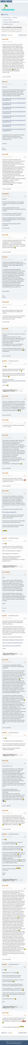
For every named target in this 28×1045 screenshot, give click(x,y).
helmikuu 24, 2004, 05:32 (7, 41)
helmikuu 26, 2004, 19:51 (7, 398)
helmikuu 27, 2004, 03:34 (7, 437)
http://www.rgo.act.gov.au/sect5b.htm (11, 645)
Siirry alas (3, 35)
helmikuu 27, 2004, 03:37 (7, 475)
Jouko (18, 22)
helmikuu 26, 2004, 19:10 (7, 331)
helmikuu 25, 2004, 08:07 (7, 259)
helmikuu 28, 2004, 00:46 (7, 662)
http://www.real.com (18, 265)
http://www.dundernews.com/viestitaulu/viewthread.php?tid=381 (13, 125)
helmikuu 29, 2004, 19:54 (7, 966)
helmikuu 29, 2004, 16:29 (7, 887)
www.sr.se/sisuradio (7, 218)
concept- (6, 420)
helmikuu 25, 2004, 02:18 (7, 237)
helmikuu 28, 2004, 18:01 (7, 836)
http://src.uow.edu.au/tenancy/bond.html (12, 643)
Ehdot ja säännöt (12, 1041)
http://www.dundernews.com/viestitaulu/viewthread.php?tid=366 (13, 129)
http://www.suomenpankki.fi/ (9, 512)
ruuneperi (7, 572)
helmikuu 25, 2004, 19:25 (7, 304)
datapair (6, 193)
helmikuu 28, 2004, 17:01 (7, 735)
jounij (5, 81)
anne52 (6, 39)
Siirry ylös (3, 1032)
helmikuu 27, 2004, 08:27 (7, 540)
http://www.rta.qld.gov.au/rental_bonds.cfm (13, 640)
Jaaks (5, 361)
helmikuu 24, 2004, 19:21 (7, 196)
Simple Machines (17, 1043)
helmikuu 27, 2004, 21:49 (7, 574)
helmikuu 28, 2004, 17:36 (7, 812)
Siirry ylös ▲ (19, 1041)
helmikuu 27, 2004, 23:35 (7, 618)
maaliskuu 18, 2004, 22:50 (7, 1015)
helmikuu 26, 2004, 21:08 (7, 422)
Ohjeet (7, 1041)
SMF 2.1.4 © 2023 (10, 1043)
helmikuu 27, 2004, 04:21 (7, 493)
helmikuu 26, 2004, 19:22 (7, 363)
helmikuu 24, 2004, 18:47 (7, 156)
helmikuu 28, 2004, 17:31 (7, 763)
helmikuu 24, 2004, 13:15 (7, 84)
